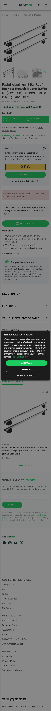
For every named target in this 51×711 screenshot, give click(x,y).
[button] (25, 375)
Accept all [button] (26, 363)
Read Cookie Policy (20, 357)
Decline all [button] (26, 369)
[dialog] (25, 356)
